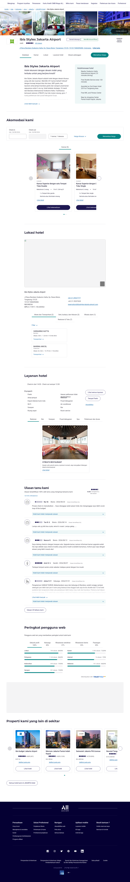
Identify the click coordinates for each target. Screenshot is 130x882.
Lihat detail (45, 470)
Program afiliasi (18, 839)
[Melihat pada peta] (65, 263)
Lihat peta (96, 48)
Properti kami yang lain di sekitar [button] (33, 721)
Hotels (6, 9)
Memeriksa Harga (99, 55)
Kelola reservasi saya (103, 826)
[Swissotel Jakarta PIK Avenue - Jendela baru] (88, 739)
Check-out (34, 131)
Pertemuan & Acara (40, 829)
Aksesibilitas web (60, 826)
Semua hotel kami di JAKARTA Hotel (22, 783)
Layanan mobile (80, 826)
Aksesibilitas (89, 404)
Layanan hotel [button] (35, 376)
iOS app (77, 829)
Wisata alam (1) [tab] (90, 315)
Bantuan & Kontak (102, 829)
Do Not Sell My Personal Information (75, 862)
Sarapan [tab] (52, 419)
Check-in (14, 131)
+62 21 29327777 (74, 298)
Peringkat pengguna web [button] (45, 627)
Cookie (105, 860)
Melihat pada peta (24, 762)
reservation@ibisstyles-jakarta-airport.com (83, 304)
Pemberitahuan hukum (53, 862)
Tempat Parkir (93, 398)
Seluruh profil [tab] (34, 644)
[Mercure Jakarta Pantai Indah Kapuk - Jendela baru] (58, 739)
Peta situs (58, 829)
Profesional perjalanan (41, 833)
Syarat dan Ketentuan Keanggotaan (76, 860)
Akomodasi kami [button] (19, 120)
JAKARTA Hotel (40, 9)
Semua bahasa (59, 833)
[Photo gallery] (65, 23)
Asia (12, 9)
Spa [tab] (78, 419)
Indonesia (18, 9)
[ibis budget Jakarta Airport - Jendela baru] (28, 739)
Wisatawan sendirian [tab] (62, 644)
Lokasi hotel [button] (34, 232)
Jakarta (31, 9)
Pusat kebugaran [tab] (66, 419)
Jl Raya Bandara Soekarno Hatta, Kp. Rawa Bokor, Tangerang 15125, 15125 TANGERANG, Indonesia (56, 48)
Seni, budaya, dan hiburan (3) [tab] (68, 315)
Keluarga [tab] (47, 644)
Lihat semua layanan (95, 392)
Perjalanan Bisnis (39, 826)
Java (25, 9)
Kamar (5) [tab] (65, 147)
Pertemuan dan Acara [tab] (92, 419)
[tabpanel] (65, 184)
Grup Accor (16, 826)
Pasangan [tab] (96, 644)
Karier (14, 833)
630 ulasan (38, 43)
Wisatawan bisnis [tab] (81, 644)
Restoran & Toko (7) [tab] (65, 319)
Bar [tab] (42, 419)
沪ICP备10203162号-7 (71, 868)
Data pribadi (95, 860)
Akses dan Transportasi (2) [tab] (44, 315)
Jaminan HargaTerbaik (119, 40)
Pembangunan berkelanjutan (22, 836)
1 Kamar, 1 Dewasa (57, 136)
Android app (79, 833)
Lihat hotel (28, 769)
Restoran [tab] (33, 419)
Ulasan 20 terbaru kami (35, 610)
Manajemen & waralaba (20, 829)
